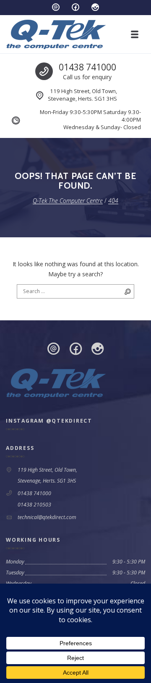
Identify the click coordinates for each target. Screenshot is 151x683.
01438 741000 (87, 67)
